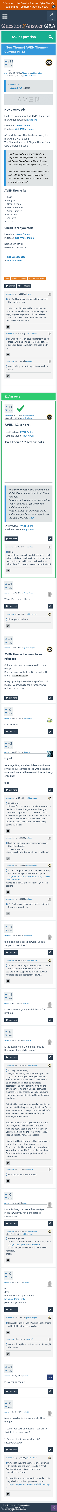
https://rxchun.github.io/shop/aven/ (23, 1244)
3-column (22, 278)
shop (31, 517)
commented (10, 294)
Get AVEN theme (24, 129)
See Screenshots (16, 257)
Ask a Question (24, 37)
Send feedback (9, 1505)
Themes (25, 73)
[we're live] (32, 120)
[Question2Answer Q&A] (28, 24)
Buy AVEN (28, 435)
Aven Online (23, 125)
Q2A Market (19, 1508)
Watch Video (14, 260)
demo (15, 6)
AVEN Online (26, 432)
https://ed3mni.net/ (14, 1299)
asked (6, 73)
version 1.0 (15, 84)
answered (8, 415)
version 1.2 (15, 87)
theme (14, 278)
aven (7, 278)
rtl (29, 278)
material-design (38, 278)
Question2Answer (18, 1510)
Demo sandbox (24, 1505)
